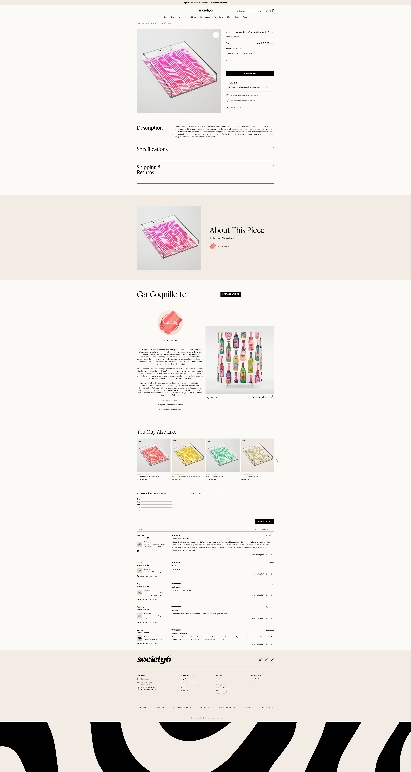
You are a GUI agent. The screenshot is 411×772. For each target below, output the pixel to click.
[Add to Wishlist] (140, 441)
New (179, 17)
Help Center (185, 679)
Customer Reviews (222, 688)
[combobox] (247, 11)
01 (207, 397)
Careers (218, 682)
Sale (236, 17)
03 (216, 397)
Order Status (185, 688)
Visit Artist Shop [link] (230, 294)
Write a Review (266, 522)
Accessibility (249, 707)
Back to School (169, 17)
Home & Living (205, 17)
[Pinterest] (266, 660)
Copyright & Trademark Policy (227, 707)
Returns (183, 685)
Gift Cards (184, 691)
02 (212, 397)
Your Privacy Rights (267, 707)
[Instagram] (260, 660)
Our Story (219, 679)
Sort (256, 529)
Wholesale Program (222, 691)
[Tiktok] (272, 660)
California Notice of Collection (182, 707)
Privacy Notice (142, 707)
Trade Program (221, 694)
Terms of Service (204, 707)
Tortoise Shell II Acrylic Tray (153, 639)
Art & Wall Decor (191, 17)
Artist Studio (255, 682)
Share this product (232, 107)
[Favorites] (266, 10)
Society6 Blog (220, 685)
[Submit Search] (237, 11)
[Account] (261, 10)
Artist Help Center (257, 679)
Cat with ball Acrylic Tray (152, 572)
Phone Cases (218, 17)
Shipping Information (188, 682)
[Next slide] (276, 461)
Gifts (228, 17)
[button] (265, 43)
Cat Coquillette (233, 36)
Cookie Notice (160, 707)
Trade (245, 17)
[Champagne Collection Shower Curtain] (240, 360)
